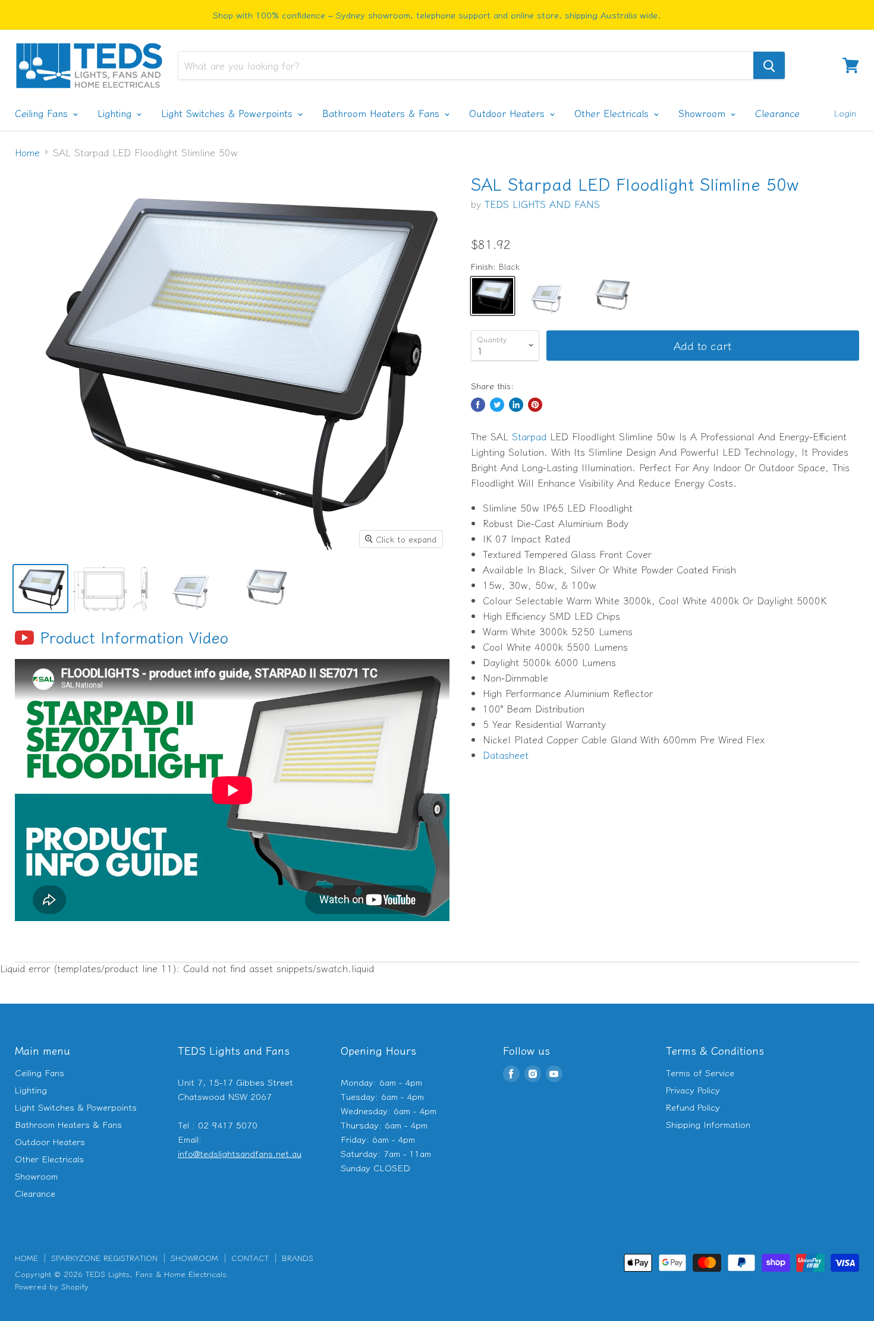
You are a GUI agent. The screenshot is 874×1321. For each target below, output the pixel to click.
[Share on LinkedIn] (516, 405)
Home (27, 152)
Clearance (777, 113)
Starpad (529, 436)
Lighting (116, 113)
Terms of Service (700, 1072)
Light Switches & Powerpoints (228, 113)
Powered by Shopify (52, 1286)
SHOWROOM (194, 1257)
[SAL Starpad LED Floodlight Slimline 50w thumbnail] (40, 588)
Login (845, 112)
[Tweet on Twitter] (497, 405)
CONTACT (250, 1257)
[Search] (769, 65)
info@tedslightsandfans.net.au (239, 1153)
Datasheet (506, 755)
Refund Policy (693, 1107)
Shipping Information (708, 1124)
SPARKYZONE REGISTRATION (104, 1257)
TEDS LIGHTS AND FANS (542, 204)
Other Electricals (613, 113)
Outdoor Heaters (508, 113)
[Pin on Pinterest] (535, 405)
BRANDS (297, 1257)
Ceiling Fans (43, 113)
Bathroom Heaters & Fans (382, 113)
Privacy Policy (693, 1089)
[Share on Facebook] (478, 405)
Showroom (703, 113)
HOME (26, 1257)
